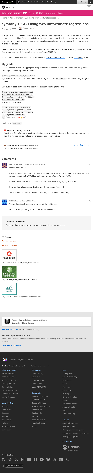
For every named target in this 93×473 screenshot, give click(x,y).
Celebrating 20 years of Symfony (21, 360)
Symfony (6, 2)
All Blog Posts (67, 373)
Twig (64, 410)
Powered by (67, 442)
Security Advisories (69, 404)
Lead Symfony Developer (17, 145)
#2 (90, 201)
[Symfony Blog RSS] (67, 459)
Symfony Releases (8, 383)
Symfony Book (7, 410)
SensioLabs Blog (68, 414)
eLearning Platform (9, 426)
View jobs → (80, 145)
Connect (83, 2)
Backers (35, 416)
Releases (17, 123)
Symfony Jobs (37, 413)
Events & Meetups (39, 403)
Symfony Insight (68, 407)
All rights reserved (41, 366)
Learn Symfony (8, 403)
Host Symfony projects (70, 436)
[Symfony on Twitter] (16, 459)
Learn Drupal (37, 383)
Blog (11, 18)
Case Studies (67, 380)
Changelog (78, 57)
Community (36, 393)
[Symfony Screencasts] (61, 459)
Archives (8, 237)
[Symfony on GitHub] (3, 459)
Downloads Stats (38, 423)
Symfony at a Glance (9, 377)
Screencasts (36, 370)
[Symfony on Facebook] (35, 459)
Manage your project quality (73, 430)
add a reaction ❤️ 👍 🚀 (16, 117)
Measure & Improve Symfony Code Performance (24, 263)
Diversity (65, 394)
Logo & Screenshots (9, 390)
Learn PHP (36, 377)
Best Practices (7, 420)
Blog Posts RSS (10, 241)
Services (65, 420)
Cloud (64, 383)
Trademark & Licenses (10, 394)
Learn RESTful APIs (39, 387)
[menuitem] (16, 373)
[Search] (90, 2)
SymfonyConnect (38, 400)
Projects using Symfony (41, 406)
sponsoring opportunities (48, 136)
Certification (6, 430)
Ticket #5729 (47, 52)
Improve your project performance (75, 433)
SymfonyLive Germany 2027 (14, 13)
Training (5, 423)
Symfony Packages (9, 380)
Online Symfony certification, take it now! (21, 280)
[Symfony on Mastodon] (22, 459)
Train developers (68, 426)
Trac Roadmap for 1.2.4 (55, 57)
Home (4, 18)
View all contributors (10, 329)
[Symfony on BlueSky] (48, 459)
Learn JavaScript (38, 380)
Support (35, 426)
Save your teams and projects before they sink (23, 297)
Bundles (5, 416)
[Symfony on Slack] (10, 459)
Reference (6, 413)
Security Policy (7, 387)
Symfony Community (40, 396)
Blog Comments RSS (12, 245)
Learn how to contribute (11, 345)
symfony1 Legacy (8, 397)
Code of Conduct (38, 420)
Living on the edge (69, 397)
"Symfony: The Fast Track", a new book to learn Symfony (38, 2)
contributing (38, 133)
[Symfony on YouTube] (42, 459)
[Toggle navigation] (89, 7)
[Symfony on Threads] (54, 459)
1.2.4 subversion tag (71, 67)
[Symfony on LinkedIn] (29, 459)
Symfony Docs (7, 406)
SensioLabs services (70, 423)
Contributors (37, 410)
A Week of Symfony (69, 377)
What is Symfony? (9, 370)
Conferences (67, 390)
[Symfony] (43, 7)
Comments (9, 159)
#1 (90, 164)
